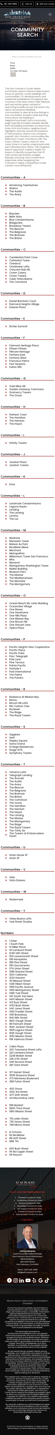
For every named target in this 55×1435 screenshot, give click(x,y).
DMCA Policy (28, 1301)
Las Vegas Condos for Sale (29, 1208)
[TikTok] (47, 1280)
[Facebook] (9, 1280)
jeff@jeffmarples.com (28, 1272)
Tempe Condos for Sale (30, 1203)
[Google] (40, 1280)
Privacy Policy (14, 1301)
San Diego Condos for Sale (29, 1206)
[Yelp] (34, 1280)
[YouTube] (28, 1280)
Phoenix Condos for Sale (29, 1197)
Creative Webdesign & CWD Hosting (35, 1428)
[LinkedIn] (21, 1280)
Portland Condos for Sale (29, 1211)
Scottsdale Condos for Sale (29, 1200)
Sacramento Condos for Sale (29, 1214)
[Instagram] (15, 1280)
